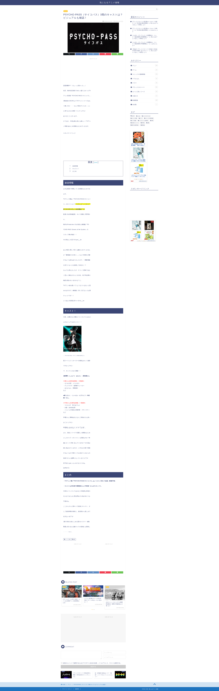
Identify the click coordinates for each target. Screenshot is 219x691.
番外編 (143, 125)
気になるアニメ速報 (109, 2)
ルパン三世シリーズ (144, 91)
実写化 (143, 122)
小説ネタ (144, 96)
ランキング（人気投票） (144, 120)
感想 (74, 539)
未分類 (144, 104)
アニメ (65, 11)
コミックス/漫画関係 (144, 74)
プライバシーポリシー (67, 688)
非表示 (96, 162)
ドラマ (144, 83)
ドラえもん (144, 78)
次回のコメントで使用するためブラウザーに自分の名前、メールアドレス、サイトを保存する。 (92, 663)
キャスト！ (75, 168)
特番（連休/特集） (135, 125)
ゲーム (144, 70)
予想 (152, 120)
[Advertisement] (93, 71)
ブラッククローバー (144, 87)
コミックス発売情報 (149, 118)
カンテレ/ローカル (146, 116)
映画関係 (144, 100)
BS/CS (133, 116)
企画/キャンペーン (135, 122)
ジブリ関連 (134, 120)
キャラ (141, 118)
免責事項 (77, 688)
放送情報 (75, 166)
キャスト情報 (67, 539)
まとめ (74, 171)
